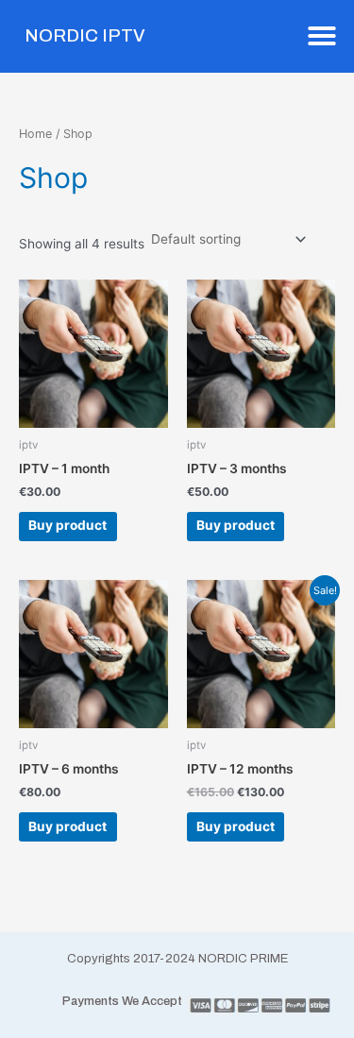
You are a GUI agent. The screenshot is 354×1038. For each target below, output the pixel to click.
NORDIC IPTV (85, 35)
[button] (322, 36)
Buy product (67, 525)
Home (35, 134)
